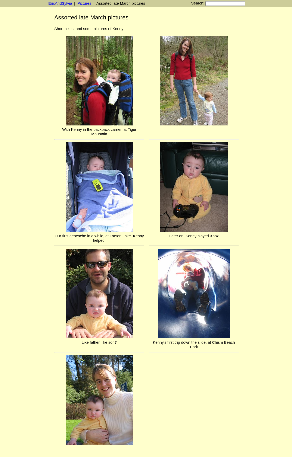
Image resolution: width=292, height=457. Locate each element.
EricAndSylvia (60, 3)
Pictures (84, 3)
